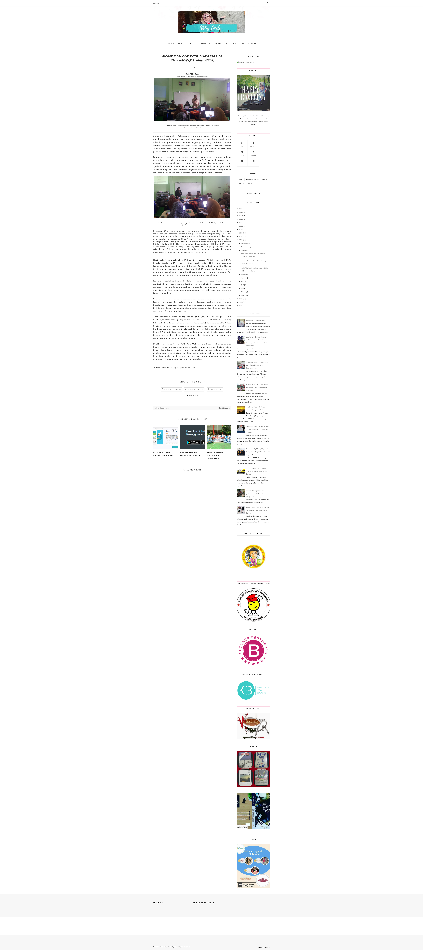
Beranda (156, 3)
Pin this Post (216, 389)
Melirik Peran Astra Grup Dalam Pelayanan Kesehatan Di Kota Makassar (257, 387)
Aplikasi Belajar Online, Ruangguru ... (164, 453)
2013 (241, 306)
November (244, 247)
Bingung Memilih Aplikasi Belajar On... (191, 453)
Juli (242, 281)
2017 (240, 236)
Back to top (263, 947)
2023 (241, 216)
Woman (170, 43)
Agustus (244, 278)
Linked (242, 146)
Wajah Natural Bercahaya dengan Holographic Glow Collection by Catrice (257, 510)
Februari (244, 295)
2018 (241, 233)
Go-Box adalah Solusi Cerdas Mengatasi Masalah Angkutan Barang (256, 471)
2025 (241, 209)
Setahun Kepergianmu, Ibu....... (256, 491)
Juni (242, 285)
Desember (244, 243)
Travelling (230, 43)
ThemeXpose (172, 947)
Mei (242, 288)
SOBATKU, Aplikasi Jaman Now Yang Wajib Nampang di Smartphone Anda (257, 365)
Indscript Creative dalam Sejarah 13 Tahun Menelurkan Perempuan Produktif (257, 429)
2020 (241, 226)
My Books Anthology (187, 43)
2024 (241, 212)
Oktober (244, 250)
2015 (241, 299)
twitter (242, 155)
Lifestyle (205, 43)
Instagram (253, 164)
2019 (241, 230)
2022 (241, 219)
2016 (241, 240)
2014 (241, 302)
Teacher (218, 43)
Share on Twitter (195, 389)
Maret (243, 292)
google (253, 155)
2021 (241, 223)
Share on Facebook (172, 389)
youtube (242, 164)
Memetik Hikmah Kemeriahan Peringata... (215, 455)
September (245, 274)
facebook (253, 146)
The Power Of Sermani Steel (255, 320)
